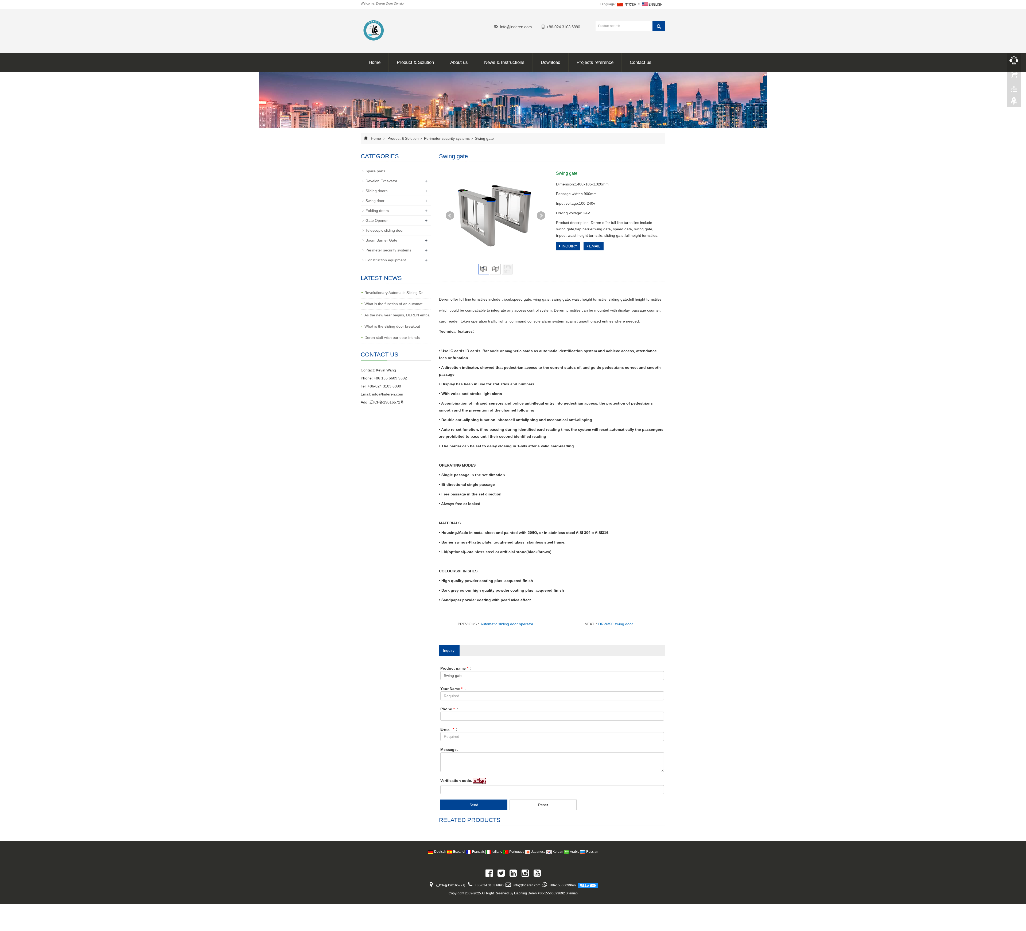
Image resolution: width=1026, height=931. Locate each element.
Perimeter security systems (447, 138)
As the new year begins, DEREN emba (397, 315)
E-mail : (448, 729)
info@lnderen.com (516, 27)
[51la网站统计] (588, 885)
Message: (449, 749)
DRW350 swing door (615, 624)
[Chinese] (626, 4)
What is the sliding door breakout (392, 326)
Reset (543, 805)
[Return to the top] (1014, 102)
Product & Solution (415, 62)
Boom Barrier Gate (381, 240)
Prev (450, 215)
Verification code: (456, 780)
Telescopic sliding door (385, 230)
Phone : (449, 709)
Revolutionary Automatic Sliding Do (393, 292)
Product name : (456, 668)
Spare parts (375, 171)
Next (541, 215)
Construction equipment (386, 260)
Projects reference (595, 62)
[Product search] (658, 26)
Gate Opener (377, 220)
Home (374, 62)
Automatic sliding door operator (506, 624)
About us (459, 62)
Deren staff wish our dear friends (392, 337)
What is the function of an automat (393, 304)
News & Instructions (504, 62)
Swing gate (484, 138)
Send (473, 805)
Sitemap (572, 893)
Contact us (640, 62)
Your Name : (453, 688)
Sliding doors (376, 191)
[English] (652, 4)
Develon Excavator (381, 181)
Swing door (375, 201)
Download (550, 62)
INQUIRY (569, 246)
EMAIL (594, 246)
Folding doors (377, 210)
